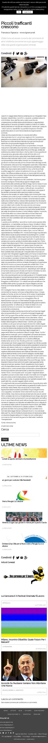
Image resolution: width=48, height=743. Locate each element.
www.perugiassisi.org (6, 722)
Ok (19, 12)
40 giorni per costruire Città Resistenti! (16, 480)
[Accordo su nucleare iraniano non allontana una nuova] (24, 667)
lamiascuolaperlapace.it (7, 727)
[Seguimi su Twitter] (6, 733)
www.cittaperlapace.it (6, 725)
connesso (12, 702)
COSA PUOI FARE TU (14, 714)
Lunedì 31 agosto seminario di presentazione (19, 459)
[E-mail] (4, 733)
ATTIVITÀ (13, 710)
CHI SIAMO (28, 710)
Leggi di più (27, 12)
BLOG (20, 710)
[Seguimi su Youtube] (14, 733)
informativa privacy (19, 739)
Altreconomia (11, 423)
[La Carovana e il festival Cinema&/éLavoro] (24, 575)
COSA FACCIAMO (39, 710)
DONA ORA (37, 714)
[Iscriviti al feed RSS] (1, 733)
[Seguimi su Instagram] (11, 733)
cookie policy (30, 739)
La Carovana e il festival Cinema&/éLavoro (22, 596)
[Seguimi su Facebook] (9, 733)
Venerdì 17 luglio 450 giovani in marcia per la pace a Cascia (24, 523)
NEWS (6, 710)
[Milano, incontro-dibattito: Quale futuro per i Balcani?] (24, 630)
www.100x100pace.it (6, 730)
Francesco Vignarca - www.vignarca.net (18, 32)
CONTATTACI (27, 714)
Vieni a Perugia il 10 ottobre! (12, 501)
